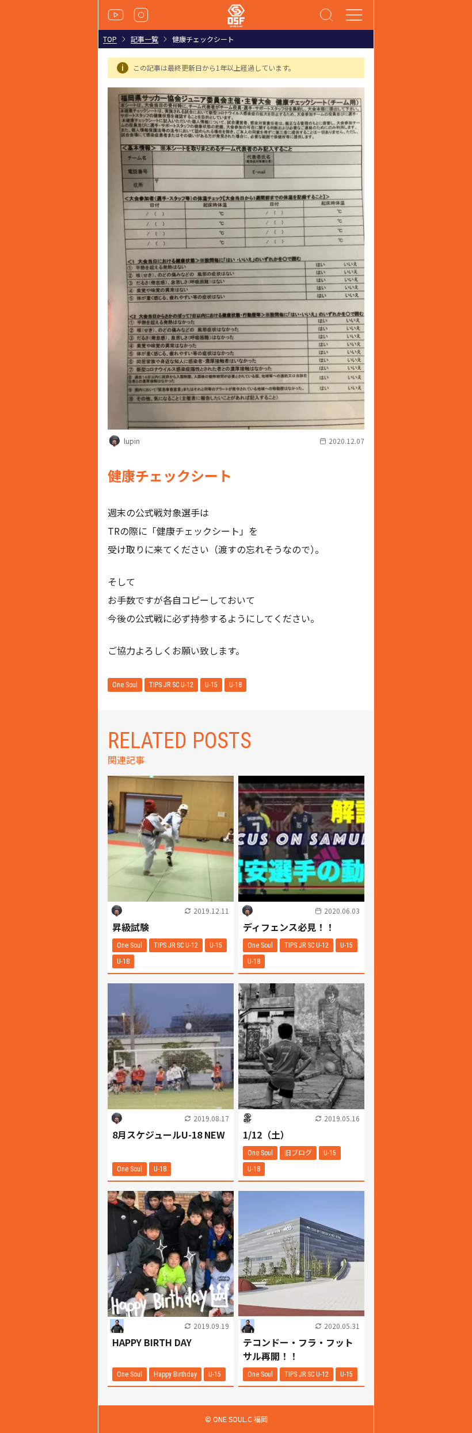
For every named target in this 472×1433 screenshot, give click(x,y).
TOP (110, 39)
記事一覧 (144, 39)
